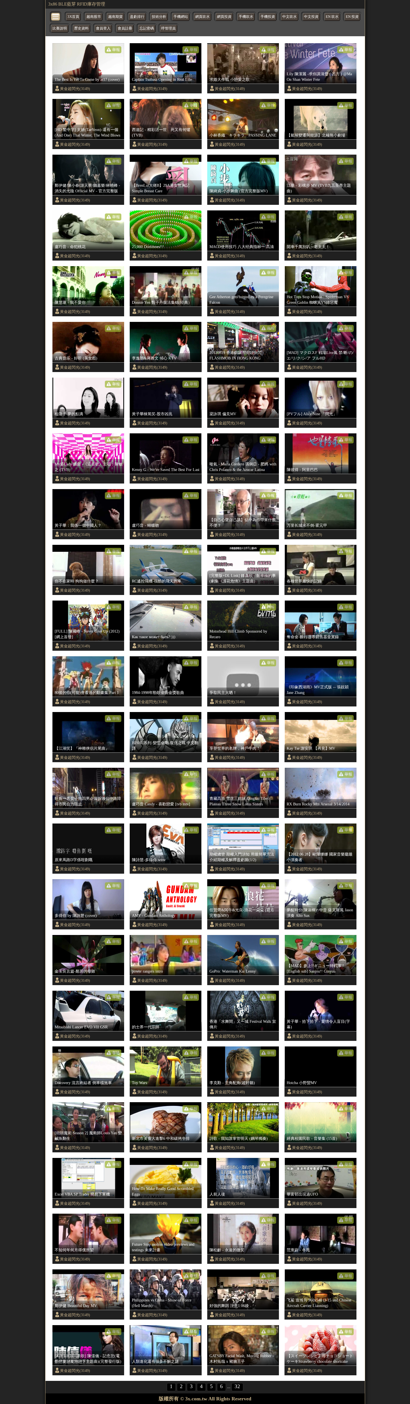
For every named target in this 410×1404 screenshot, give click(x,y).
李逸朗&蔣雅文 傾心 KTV (154, 358)
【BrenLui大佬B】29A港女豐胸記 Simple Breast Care (160, 188)
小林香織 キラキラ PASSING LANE (242, 135)
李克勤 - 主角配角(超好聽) (232, 1082)
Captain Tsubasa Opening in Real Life (162, 79)
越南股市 (93, 17)
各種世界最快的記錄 (304, 581)
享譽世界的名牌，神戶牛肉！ (234, 748)
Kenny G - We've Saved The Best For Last (165, 469)
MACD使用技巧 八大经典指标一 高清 (241, 246)
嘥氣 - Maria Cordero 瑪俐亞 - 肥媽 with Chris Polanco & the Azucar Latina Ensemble (242, 467)
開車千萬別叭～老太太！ (308, 246)
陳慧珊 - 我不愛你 (70, 302)
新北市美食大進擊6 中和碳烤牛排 (161, 1138)
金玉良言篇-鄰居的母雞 (75, 971)
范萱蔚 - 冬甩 (298, 1250)
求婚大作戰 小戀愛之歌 (229, 79)
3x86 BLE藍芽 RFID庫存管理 (76, 4)
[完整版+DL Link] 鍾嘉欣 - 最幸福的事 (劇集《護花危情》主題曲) (242, 578)
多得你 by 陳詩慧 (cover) (76, 915)
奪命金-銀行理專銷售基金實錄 (313, 637)
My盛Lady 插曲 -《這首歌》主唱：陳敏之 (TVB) (88, 467)
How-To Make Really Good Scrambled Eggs (163, 1191)
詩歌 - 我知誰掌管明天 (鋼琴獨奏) (238, 1138)
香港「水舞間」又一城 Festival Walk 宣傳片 (242, 1024)
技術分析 (159, 17)
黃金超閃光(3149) (75, 88)
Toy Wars (139, 1082)
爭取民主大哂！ (223, 692)
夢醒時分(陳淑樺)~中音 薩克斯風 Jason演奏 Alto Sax (320, 913)
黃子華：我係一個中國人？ (78, 525)
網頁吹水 (202, 17)
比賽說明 (59, 28)
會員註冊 (125, 28)
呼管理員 (168, 28)
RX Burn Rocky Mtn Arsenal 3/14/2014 (318, 804)
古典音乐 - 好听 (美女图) (76, 358)
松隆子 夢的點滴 (69, 414)
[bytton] (56, 16)
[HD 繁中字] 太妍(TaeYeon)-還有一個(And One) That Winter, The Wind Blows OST (87, 132)
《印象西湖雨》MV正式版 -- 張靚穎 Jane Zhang (318, 690)
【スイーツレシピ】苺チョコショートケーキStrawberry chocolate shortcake (320, 1359)
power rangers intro (147, 971)
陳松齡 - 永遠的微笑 (226, 1250)
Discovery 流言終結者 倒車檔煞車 (83, 1082)
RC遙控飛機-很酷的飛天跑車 (156, 581)
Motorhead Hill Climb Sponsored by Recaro (238, 634)
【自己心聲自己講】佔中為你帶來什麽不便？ (242, 523)
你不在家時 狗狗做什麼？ (77, 581)
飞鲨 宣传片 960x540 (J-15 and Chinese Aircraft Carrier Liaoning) (319, 1303)
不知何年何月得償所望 (74, 1250)
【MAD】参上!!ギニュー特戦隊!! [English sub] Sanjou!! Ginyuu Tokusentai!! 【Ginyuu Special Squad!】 (319, 968)
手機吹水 (246, 17)
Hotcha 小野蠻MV (302, 1082)
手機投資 (268, 17)
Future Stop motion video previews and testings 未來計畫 (163, 1247)
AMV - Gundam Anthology (153, 915)
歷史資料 (81, 28)
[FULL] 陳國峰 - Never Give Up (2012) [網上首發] (87, 634)
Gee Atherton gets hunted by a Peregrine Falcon (241, 300)
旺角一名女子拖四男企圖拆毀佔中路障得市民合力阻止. (88, 801)
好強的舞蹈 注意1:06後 (229, 1305)
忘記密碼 (146, 28)
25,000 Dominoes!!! (148, 246)
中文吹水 (289, 17)
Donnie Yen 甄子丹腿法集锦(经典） (162, 302)
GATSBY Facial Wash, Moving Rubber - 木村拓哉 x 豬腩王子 (241, 1359)
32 (237, 1386)
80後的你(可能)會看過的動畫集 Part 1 (87, 692)
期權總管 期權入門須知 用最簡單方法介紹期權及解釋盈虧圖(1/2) (241, 857)
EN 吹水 (332, 17)
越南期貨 (115, 17)
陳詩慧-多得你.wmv (149, 860)
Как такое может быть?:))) (153, 637)
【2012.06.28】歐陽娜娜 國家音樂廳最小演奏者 (320, 857)
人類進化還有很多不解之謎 (155, 1361)
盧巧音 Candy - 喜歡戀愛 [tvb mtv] (161, 804)
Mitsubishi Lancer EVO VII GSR (81, 1027)
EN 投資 (352, 17)
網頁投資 (224, 17)
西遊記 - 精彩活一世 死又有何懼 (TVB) (161, 132)
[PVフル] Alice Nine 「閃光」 (312, 414)
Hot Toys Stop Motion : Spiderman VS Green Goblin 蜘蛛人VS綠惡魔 (318, 300)
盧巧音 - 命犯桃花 (70, 246)
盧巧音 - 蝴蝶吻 (145, 525)
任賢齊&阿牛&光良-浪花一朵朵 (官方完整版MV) (241, 913)
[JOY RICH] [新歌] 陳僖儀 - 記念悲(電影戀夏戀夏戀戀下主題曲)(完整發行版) (88, 1359)
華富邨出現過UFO (302, 1194)
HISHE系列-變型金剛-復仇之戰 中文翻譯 (165, 745)
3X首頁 (73, 17)
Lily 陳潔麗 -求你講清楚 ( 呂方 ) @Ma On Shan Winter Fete (319, 77)
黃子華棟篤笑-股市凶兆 (152, 414)
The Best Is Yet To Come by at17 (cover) (87, 79)
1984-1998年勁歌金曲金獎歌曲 (158, 692)
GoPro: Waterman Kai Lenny (232, 971)
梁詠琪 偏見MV (222, 414)
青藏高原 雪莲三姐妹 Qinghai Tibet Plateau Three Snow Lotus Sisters (239, 801)
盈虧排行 (137, 17)
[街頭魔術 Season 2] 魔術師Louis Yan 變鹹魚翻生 (88, 1136)
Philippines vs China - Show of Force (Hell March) (161, 1303)
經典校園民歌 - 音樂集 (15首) (312, 1138)
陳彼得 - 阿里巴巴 (302, 469)
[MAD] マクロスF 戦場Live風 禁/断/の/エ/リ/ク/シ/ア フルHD (320, 355)
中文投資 (311, 17)
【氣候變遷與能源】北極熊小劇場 (316, 135)
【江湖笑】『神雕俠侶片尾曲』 (82, 748)
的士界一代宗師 (145, 1027)
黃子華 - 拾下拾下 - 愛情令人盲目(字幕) (318, 1024)
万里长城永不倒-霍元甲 (307, 525)
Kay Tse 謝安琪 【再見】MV (311, 748)
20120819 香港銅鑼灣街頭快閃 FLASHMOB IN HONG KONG (235, 355)
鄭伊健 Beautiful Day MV (76, 1305)
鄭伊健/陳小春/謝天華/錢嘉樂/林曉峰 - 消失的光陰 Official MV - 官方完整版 (87, 188)
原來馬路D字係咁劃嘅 (74, 860)
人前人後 (217, 1194)
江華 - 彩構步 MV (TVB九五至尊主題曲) (319, 188)
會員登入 (103, 28)
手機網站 (180, 17)
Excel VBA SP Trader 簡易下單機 (82, 1194)
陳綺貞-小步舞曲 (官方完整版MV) (238, 191)
